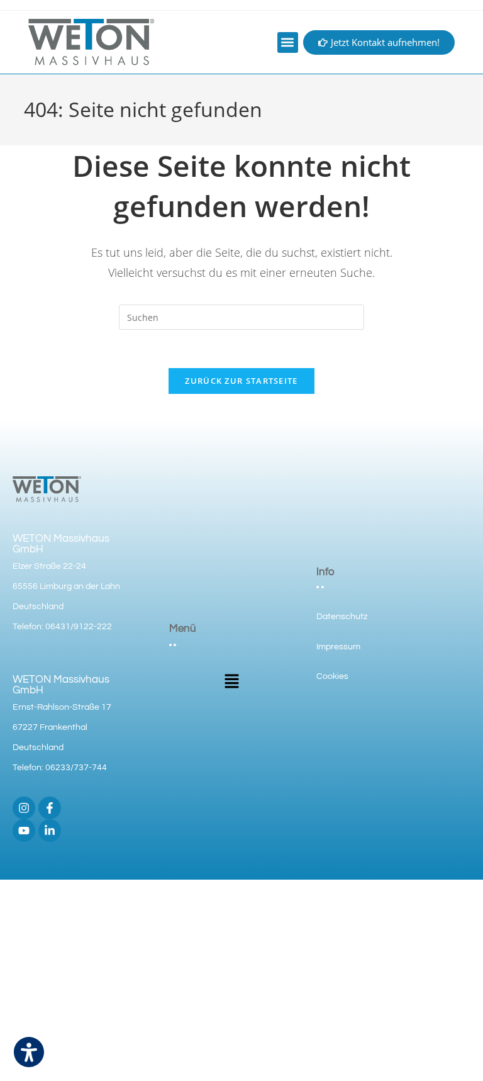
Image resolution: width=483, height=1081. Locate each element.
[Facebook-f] (49, 808)
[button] (287, 42)
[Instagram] (24, 808)
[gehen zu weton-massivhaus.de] (91, 42)
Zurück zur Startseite (241, 380)
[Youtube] (24, 830)
